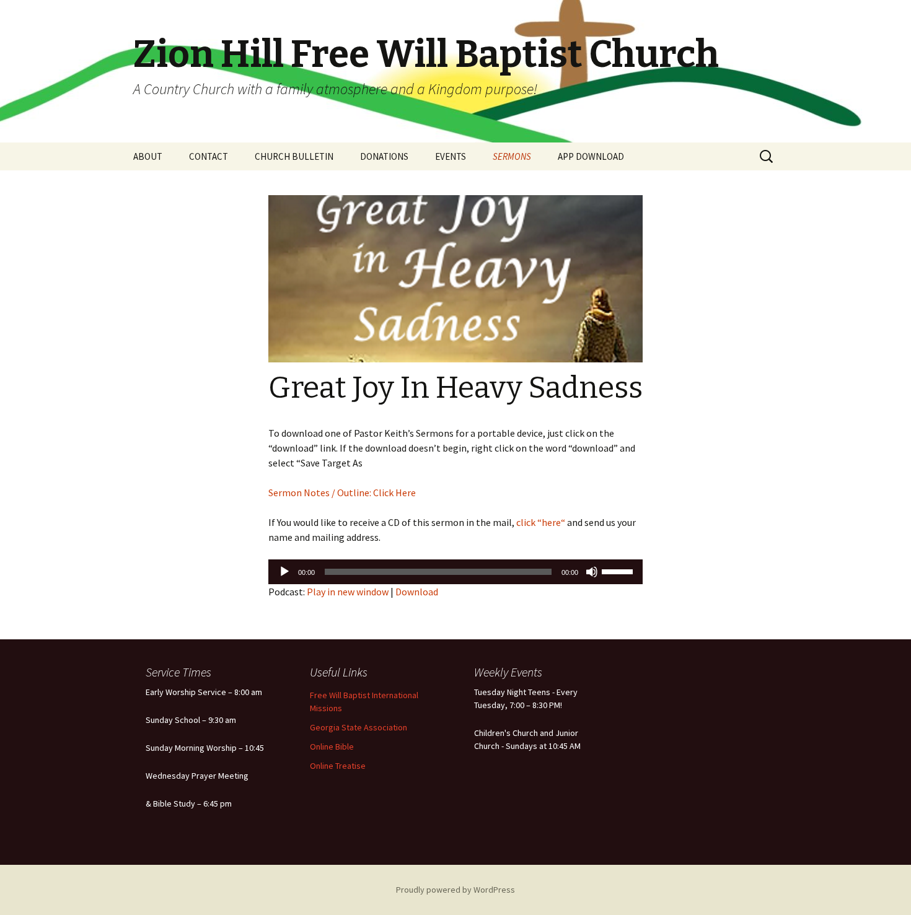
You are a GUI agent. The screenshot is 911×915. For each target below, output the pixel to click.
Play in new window (348, 591)
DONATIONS (384, 156)
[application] (455, 571)
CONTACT (208, 156)
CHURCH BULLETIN (294, 156)
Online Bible (332, 746)
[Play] (284, 572)
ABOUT (147, 156)
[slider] (619, 570)
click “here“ (539, 522)
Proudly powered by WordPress (455, 889)
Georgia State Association (358, 727)
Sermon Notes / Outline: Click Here (342, 492)
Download (416, 591)
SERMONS (512, 156)
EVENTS (450, 156)
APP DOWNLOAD (591, 156)
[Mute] (592, 572)
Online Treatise (338, 765)
